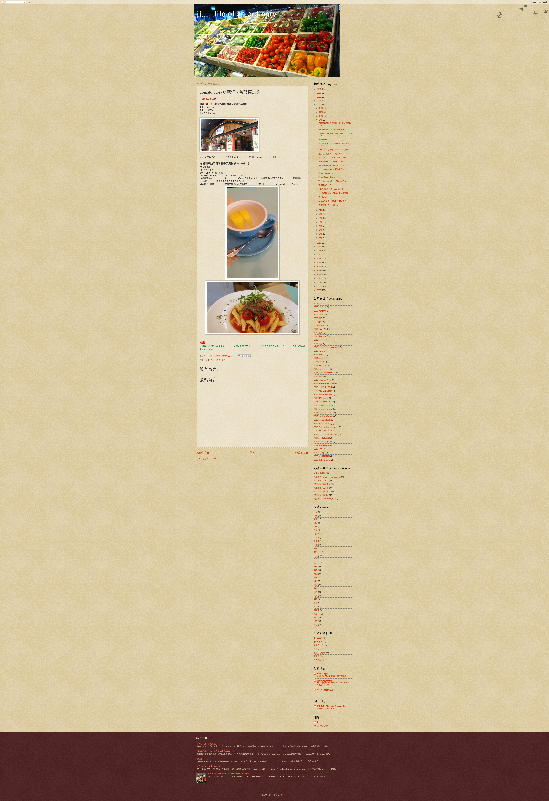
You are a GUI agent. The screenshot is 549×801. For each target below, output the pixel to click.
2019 (319, 243)
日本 (316, 556)
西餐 (316, 617)
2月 (320, 234)
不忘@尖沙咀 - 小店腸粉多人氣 (331, 169)
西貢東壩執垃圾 (324, 185)
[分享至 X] (244, 355)
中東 (316, 512)
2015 (319, 259)
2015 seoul (318, 376)
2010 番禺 (318, 333)
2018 (319, 247)
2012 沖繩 (318, 344)
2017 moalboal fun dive (323, 413)
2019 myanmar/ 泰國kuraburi (326, 434)
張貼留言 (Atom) (209, 459)
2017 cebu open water (323, 402)
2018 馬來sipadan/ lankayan (325, 427)
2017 (319, 251)
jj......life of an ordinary (237, 13)
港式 (223, 360)
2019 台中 (318, 449)
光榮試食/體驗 (320, 473)
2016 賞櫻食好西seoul (323, 394)
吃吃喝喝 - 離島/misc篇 (323, 499)
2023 (319, 93)
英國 (316, 599)
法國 (316, 566)
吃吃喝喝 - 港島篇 (213, 360)
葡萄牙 (316, 610)
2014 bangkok (319, 358)
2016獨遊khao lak (321, 398)
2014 (319, 263)
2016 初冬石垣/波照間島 (324, 383)
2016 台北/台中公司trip (323, 387)
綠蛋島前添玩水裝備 (326, 177)
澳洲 (316, 577)
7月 (320, 214)
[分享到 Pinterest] (249, 355)
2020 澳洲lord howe (322, 460)
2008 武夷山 (319, 314)
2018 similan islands (322, 420)
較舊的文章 (301, 452)
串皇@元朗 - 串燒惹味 (206, 744)
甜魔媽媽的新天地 (324, 681)
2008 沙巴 (318, 318)
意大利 (316, 552)
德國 (316, 548)
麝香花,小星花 (203, 759)
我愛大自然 (318, 645)
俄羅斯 (316, 519)
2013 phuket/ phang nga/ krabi (326, 347)
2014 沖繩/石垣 (320, 365)
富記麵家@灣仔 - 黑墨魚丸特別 (331, 165)
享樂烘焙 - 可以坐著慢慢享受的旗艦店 (331, 676)
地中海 (316, 534)
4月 (320, 226)
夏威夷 (316, 541)
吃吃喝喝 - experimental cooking (327, 477)
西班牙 (316, 614)
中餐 (316, 516)
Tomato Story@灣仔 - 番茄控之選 (332, 157)
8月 (320, 210)
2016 (319, 255)
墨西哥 (316, 537)
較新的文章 (203, 452)
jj (317, 722)
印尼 (316, 523)
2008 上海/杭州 (320, 307)
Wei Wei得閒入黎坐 (325, 690)
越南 (316, 621)
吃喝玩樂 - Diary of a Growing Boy (332, 706)
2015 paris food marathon (324, 373)
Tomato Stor (207, 98)
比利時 (316, 563)
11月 (321, 112)
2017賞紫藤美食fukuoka (324, 416)
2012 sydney (319, 340)
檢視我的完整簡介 (321, 726)
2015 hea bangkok (321, 369)
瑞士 (316, 581)
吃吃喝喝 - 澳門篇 (321, 495)
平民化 (319, 692)
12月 (321, 108)
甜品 (316, 585)
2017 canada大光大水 (323, 409)
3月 (320, 230)
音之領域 (317, 660)
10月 (321, 116)
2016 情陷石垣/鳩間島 (323, 391)
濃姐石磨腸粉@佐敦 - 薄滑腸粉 (331, 129)
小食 (316, 545)
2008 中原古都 (320, 311)
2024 (319, 89)
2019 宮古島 (319, 453)
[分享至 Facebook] (247, 355)
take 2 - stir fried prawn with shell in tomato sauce (228, 774)
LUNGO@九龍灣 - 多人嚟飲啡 (330, 189)
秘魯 (316, 588)
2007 (319, 290)
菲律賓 (316, 607)
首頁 (252, 452)
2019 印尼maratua (321, 445)
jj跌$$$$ (317, 638)
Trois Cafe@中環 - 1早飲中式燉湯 (332, 181)
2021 (319, 101)
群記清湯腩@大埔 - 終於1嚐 (208, 766)
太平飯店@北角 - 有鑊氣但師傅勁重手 (334, 193)
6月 (320, 218)
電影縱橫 (317, 656)
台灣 (316, 530)
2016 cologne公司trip (322, 380)
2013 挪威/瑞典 (320, 354)
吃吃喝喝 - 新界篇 (321, 488)
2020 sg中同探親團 (322, 456)
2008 (319, 286)
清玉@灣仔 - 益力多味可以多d (330, 161)
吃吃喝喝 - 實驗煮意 (322, 484)
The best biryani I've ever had (328, 708)
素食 (316, 592)
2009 (319, 282)
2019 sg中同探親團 (322, 438)
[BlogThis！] (241, 355)
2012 (319, 270)
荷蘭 (316, 603)
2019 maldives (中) (321, 431)
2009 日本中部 (320, 329)
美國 (316, 596)
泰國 (316, 570)
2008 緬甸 (318, 322)
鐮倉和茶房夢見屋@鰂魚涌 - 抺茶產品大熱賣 (215, 751)
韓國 (316, 625)
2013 (319, 266)
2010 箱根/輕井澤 (321, 336)
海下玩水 (322, 197)
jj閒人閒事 (318, 642)
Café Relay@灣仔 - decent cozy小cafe (334, 150)
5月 (320, 222)
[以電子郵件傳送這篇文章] (239, 355)
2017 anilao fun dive (322, 405)
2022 (319, 97)
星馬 (316, 559)
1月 (320, 238)
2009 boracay (319, 325)
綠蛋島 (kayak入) (325, 173)
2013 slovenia (319, 351)
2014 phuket (319, 362)
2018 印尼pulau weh (322, 423)
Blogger (284, 795)
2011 (319, 274)
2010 (319, 278)
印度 (316, 526)
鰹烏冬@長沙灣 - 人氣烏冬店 (330, 154)
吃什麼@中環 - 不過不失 (328, 205)
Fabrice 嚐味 (322, 674)
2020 (319, 105)
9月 (320, 120)
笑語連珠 (317, 649)
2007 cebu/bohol (320, 304)
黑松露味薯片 (324, 139)
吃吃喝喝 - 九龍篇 (321, 480)
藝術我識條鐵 (319, 653)
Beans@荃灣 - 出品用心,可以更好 (332, 201)
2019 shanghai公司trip (323, 442)
